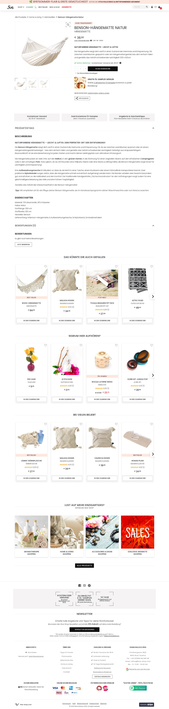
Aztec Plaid (137, 302)
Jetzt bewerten (23, 244)
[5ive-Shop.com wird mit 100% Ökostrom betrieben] (138, 688)
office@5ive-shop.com (140, 661)
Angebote (66, 7)
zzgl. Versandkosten (82, 40)
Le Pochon (67, 380)
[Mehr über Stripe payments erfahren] (146, 705)
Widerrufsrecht (82, 703)
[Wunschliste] (155, 7)
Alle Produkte (20, 17)
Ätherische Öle (66, 660)
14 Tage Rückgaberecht (103, 664)
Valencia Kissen (102, 459)
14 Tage (105, 598)
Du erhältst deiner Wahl (84, 599)
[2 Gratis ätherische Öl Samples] (80, 83)
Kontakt (66, 672)
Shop (20, 7)
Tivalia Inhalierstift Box (102, 304)
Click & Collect (99, 660)
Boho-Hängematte (31, 304)
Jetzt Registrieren (36, 656)
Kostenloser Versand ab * (105, 63)
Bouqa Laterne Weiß (102, 383)
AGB (74, 703)
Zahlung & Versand (102, 668)
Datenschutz (94, 703)
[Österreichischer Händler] (105, 688)
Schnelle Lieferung (101, 656)
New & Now (55, 7)
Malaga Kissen (67, 302)
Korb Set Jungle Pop (137, 380)
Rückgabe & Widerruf (102, 672)
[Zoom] (68, 24)
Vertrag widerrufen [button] (102, 677)
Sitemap (103, 703)
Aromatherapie (31, 552)
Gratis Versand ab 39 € (103, 652)
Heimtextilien (49, 17)
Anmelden (32, 652)
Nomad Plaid (137, 462)
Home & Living (35, 17)
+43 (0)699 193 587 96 (140, 658)
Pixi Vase (31, 380)
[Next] (152, 296)
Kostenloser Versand (64, 598)
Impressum (67, 668)
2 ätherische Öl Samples (104, 82)
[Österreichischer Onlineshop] (99, 688)
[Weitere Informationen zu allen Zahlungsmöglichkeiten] (67, 690)
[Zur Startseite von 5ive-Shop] (10, 7)
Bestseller (43, 7)
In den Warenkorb (102, 69)
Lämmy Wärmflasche (31, 462)
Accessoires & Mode (102, 552)
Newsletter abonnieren (84, 629)
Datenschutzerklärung (111, 636)
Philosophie (67, 656)
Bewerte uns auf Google (139, 669)
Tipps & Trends (66, 652)
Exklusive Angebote (137, 552)
